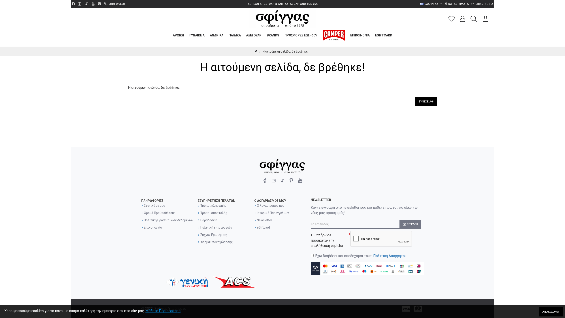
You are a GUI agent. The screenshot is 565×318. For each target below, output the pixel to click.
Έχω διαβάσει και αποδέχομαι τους (361, 256)
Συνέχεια (425, 101)
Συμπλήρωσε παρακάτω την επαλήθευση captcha (327, 240)
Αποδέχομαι (550, 311)
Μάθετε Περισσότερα (163, 311)
